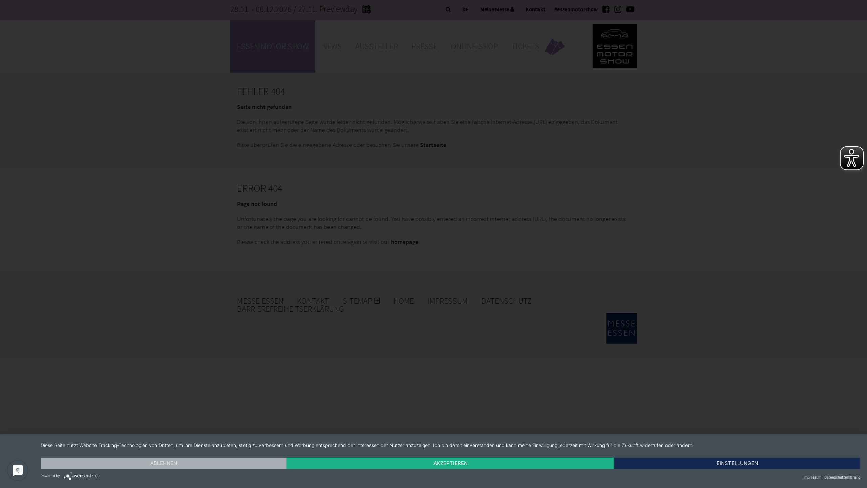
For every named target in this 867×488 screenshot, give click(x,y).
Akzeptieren (451, 463)
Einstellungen (737, 463)
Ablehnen (163, 463)
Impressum (812, 477)
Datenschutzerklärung (842, 477)
